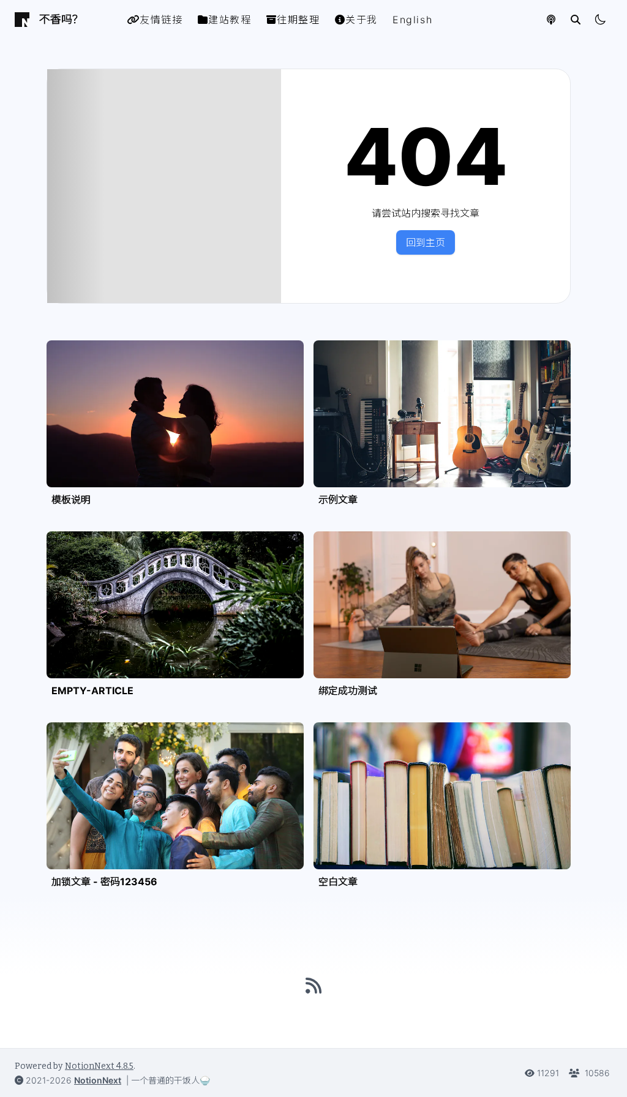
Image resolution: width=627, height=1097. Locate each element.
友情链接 (161, 19)
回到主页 (425, 242)
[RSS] (313, 986)
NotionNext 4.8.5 (99, 1066)
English (412, 19)
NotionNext (97, 1080)
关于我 (361, 19)
